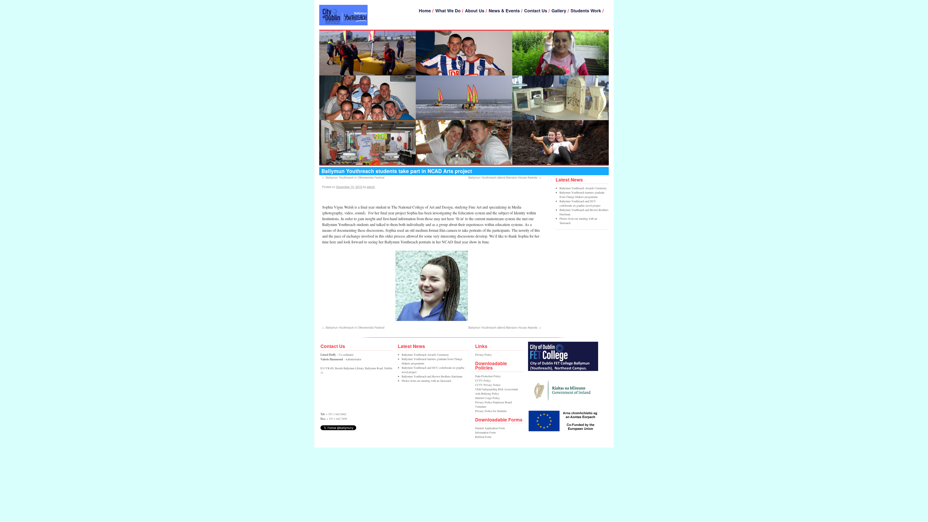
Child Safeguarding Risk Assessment (496, 389)
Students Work (586, 10)
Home (425, 10)
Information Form (485, 432)
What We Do (448, 10)
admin (371, 187)
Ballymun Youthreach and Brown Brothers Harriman (432, 376)
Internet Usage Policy (487, 398)
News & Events (504, 10)
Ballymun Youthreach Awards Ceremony (583, 188)
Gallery (558, 10)
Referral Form (483, 437)
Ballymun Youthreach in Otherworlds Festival (353, 177)
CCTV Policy (483, 380)
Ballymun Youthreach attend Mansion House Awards (504, 177)
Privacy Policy (483, 354)
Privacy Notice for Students (491, 411)
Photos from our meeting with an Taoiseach (426, 381)
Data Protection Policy (488, 376)
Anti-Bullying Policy (487, 393)
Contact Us (535, 10)
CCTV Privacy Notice (487, 385)
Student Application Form (490, 428)
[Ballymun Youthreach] (343, 15)
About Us (474, 10)
